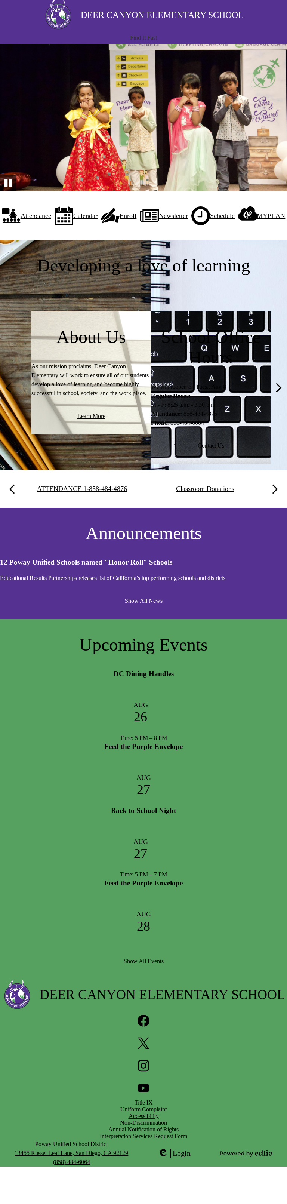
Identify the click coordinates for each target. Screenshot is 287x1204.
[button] (143, 37)
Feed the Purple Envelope (143, 746)
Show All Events (144, 961)
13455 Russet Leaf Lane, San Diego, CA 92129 (71, 1153)
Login (174, 1153)
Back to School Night (143, 810)
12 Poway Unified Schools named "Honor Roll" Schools (86, 562)
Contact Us (211, 445)
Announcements (144, 533)
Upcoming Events (143, 644)
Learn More (91, 416)
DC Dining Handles (144, 674)
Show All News (144, 601)
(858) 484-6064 (71, 1162)
